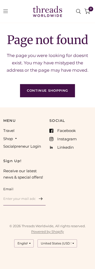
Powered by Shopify (47, 231)
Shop (8, 138)
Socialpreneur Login (22, 146)
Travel (8, 130)
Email (8, 189)
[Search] (78, 11)
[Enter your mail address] (40, 198)
